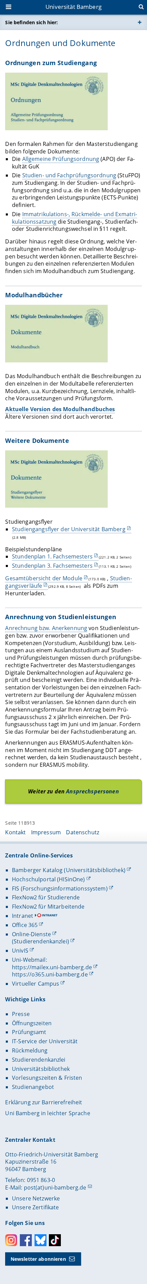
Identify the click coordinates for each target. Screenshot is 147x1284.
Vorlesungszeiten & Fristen (47, 1077)
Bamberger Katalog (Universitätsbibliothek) (68, 870)
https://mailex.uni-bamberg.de (52, 967)
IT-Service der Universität (45, 1041)
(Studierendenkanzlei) (40, 941)
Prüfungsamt (29, 1032)
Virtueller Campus (35, 983)
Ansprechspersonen (92, 791)
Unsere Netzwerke (36, 1198)
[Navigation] (9, 7)
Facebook (26, 1240)
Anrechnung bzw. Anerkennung (46, 628)
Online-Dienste (31, 934)
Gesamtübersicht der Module (43, 578)
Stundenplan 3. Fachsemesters (52, 565)
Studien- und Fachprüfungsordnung (69, 175)
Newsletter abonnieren (38, 1259)
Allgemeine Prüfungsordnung (60, 159)
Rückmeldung (30, 1050)
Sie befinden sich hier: (31, 22)
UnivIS (20, 950)
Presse (21, 1014)
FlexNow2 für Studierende (46, 897)
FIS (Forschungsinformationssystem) (60, 888)
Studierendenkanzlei (39, 1059)
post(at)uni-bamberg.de (55, 1187)
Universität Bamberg (73, 7)
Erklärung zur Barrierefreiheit (43, 1102)
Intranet (22, 916)
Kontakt (15, 832)
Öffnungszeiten (32, 1023)
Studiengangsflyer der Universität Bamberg (68, 529)
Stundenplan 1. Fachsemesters (52, 556)
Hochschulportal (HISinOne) (48, 879)
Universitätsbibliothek (41, 1069)
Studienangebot (33, 1087)
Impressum (46, 832)
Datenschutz (82, 832)
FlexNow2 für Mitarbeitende (48, 906)
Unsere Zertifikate (35, 1207)
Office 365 (25, 925)
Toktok (55, 1240)
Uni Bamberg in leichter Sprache (47, 1113)
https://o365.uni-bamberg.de (50, 974)
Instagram (11, 1240)
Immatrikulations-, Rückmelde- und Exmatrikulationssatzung (74, 217)
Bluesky (40, 1240)
